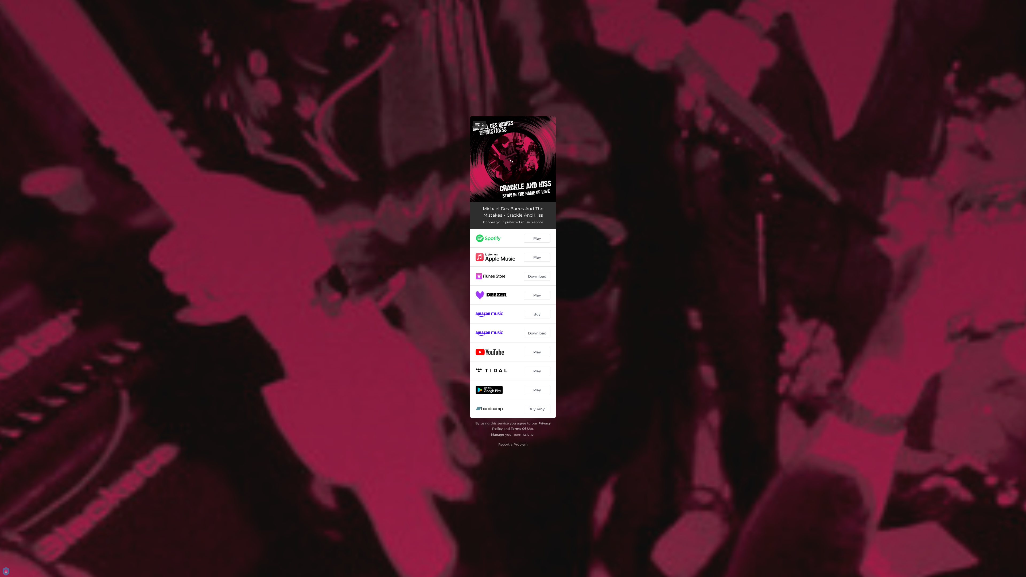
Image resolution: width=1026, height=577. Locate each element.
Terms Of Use (522, 429)
